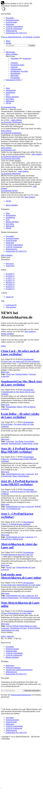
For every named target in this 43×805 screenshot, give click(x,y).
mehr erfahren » (30, 331)
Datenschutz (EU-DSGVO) (16, 33)
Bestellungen (15, 73)
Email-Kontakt (11, 22)
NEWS (8, 228)
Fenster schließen (7, 334)
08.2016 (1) (10, 282)
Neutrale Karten (21, 374)
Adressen (14, 67)
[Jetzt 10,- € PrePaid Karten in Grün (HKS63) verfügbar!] (21, 494)
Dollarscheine (27, 443)
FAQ (8, 220)
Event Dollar (29, 441)
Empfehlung (10, 217)
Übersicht (14, 63)
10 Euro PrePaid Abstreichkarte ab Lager (21, 626)
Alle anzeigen (11, 307)
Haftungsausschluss (13, 668)
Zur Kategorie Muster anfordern (13, 156)
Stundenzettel (11, 407)
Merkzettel (15, 76)
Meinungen (10, 226)
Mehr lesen (5, 372)
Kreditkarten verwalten (19, 71)
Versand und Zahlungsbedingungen (19, 670)
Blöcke (19, 407)
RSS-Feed (9, 264)
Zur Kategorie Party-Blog (10, 158)
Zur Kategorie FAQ (8, 150)
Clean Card (10, 374)
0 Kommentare (28, 359)
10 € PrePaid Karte (13, 509)
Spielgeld (4, 443)
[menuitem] (24, 18)
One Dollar (19, 441)
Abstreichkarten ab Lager (15, 474)
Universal (32, 374)
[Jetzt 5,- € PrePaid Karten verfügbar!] (15, 524)
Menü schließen (12, 54)
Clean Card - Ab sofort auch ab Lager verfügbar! (20, 352)
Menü (8, 41)
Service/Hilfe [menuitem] (14, 23)
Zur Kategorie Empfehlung (11, 133)
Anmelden (15, 58)
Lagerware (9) (11, 305)
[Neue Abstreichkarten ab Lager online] (16, 613)
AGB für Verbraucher (14, 29)
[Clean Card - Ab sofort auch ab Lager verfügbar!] (20, 361)
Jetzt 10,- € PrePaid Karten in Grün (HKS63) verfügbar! (19, 483)
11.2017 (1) (10, 278)
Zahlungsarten (16, 69)
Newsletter (10, 18)
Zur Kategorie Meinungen (11, 173)
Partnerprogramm (12, 20)
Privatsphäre (15, 78)
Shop (8, 213)
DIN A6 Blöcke (29, 407)
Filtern (3, 346)
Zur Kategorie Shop (8, 107)
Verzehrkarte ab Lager (18, 628)
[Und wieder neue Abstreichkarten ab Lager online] (20, 585)
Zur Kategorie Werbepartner (11, 122)
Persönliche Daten (17, 65)
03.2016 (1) (10, 289)
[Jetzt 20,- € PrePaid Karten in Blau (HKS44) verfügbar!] (21, 461)
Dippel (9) (9, 297)
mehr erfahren (16, 120)
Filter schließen (6, 255)
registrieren (27, 58)
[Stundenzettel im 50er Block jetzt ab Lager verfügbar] (21, 394)
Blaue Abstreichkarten (20, 476)
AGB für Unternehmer (14, 26)
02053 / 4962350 (7, 636)
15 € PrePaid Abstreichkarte (29, 598)
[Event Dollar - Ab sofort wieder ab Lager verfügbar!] (21, 426)
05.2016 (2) (10, 284)
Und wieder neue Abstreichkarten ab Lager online (21, 576)
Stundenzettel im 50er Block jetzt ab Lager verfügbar (21, 383)
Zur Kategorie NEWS (9, 191)
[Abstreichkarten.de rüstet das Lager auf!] (17, 555)
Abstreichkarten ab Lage (15, 537)
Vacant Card (10, 567)
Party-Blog (10, 224)
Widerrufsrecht (11, 31)
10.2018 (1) (10, 274)
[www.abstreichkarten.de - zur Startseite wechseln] (20, 37)
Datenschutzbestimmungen (21, 695)
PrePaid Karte (17, 539)
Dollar (35, 443)
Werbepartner (11, 215)
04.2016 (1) (10, 287)
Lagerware (5, 376)
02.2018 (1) (10, 276)
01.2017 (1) (10, 280)
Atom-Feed (10, 266)
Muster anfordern (12, 222)
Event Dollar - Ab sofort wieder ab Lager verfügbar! (20, 415)
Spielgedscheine (15, 443)
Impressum (10, 24)
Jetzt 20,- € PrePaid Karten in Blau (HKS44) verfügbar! (19, 450)
